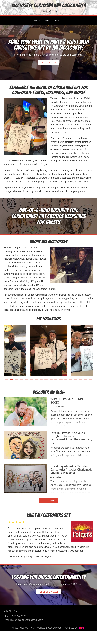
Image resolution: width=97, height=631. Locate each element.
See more (50, 500)
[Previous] (8, 350)
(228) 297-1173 (50, 11)
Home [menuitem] (37, 20)
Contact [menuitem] (58, 20)
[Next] (89, 350)
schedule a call (48, 591)
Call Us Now (48, 62)
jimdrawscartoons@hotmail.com (26, 619)
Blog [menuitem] (47, 20)
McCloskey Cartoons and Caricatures (48, 5)
